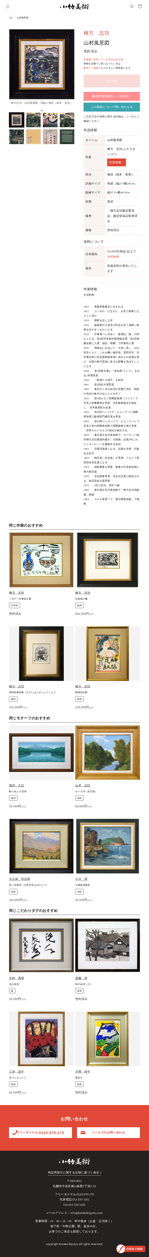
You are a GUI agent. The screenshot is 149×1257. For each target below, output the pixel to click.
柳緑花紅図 (81, 692)
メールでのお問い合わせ (108, 1132)
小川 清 (81, 879)
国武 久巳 (16, 785)
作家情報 (115, 162)
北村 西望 (16, 978)
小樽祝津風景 (82, 885)
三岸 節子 (16, 1072)
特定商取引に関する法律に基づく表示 (73, 1172)
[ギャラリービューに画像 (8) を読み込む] (67, 136)
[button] (8, 6)
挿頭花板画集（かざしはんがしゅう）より (32, 692)
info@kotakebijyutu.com (86, 1213)
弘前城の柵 (81, 598)
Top (11, 17)
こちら (127, 116)
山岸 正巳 (82, 785)
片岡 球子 (82, 1072)
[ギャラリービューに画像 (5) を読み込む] (16, 136)
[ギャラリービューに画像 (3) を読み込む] (50, 120)
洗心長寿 (14, 984)
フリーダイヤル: (40, 1132)
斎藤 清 (81, 978)
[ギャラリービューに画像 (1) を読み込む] (16, 120)
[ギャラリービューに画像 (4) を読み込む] (67, 120)
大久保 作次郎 (19, 879)
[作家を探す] (130, 1248)
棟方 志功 (97, 32)
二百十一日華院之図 (20, 598)
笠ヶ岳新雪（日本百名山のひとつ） (29, 885)
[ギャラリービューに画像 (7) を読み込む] (50, 136)
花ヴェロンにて (17, 1077)
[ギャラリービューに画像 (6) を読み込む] (33, 136)
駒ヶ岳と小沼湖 (17, 791)
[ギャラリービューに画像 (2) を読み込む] (33, 120)
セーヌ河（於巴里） (86, 791)
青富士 (79, 1077)
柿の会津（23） (83, 984)
